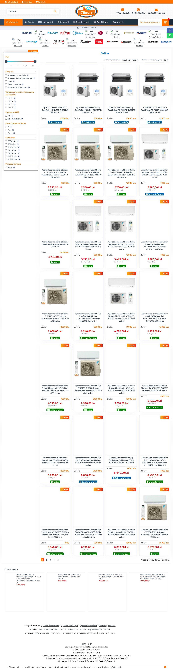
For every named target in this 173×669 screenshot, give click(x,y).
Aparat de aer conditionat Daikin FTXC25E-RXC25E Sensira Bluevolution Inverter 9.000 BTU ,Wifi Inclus (88, 173)
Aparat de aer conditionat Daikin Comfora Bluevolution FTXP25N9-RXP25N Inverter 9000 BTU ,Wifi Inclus (88, 317)
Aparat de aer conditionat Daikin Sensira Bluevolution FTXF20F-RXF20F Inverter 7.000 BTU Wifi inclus (154, 173)
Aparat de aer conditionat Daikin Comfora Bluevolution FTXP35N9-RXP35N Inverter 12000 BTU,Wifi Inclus (154, 317)
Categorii (9, 71)
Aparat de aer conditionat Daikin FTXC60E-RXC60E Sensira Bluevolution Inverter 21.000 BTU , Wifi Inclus (88, 389)
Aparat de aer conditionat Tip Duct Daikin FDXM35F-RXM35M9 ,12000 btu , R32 (55, 110)
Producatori (56, 633)
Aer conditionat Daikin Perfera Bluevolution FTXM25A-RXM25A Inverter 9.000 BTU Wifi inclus (154, 388)
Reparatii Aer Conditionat (99, 629)
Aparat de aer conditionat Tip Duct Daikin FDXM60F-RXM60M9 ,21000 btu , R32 (154, 110)
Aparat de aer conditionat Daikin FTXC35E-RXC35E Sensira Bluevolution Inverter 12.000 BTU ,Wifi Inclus (121, 173)
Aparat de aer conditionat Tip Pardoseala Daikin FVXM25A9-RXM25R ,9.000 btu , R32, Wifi (121, 460)
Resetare (34, 51)
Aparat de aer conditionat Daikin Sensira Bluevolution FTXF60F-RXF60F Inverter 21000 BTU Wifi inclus (88, 461)
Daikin (43, 118)
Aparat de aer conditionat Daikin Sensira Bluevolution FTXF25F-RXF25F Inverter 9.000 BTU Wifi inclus (88, 245)
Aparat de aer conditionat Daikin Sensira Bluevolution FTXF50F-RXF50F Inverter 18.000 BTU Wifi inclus (121, 389)
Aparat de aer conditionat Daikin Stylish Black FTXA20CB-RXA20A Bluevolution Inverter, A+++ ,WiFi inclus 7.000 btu (55, 533)
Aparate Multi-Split (69, 625)
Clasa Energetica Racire (15, 123)
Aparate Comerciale (88, 625)
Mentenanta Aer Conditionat (73, 629)
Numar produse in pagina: (152, 60)
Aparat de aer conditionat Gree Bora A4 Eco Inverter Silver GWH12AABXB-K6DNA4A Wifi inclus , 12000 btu (153, 576)
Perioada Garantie (13, 164)
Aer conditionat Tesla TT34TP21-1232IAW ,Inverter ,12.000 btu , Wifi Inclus (111, 576)
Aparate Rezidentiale (50, 625)
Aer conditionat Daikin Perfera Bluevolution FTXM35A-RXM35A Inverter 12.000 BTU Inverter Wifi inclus (55, 461)
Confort (102, 625)
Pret (7, 57)
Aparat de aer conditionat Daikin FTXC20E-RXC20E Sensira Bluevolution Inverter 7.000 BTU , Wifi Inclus (55, 173)
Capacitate (10, 137)
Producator (85, 28)
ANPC (83, 644)
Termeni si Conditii (107, 633)
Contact (93, 633)
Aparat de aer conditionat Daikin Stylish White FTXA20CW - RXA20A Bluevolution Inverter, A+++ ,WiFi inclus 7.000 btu (154, 461)
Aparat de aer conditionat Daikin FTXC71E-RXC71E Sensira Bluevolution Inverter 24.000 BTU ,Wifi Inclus (154, 533)
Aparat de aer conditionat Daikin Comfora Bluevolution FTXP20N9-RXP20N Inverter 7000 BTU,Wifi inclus (154, 245)
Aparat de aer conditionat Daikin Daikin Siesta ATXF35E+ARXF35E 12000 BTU (55, 244)
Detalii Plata (82, 633)
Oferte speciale (42, 633)
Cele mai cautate (11, 569)
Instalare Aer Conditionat (48, 629)
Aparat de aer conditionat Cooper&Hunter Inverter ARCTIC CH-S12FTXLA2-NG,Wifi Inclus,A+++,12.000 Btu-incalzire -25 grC (28, 578)
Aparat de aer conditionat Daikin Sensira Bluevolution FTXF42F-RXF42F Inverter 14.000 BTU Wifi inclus (121, 317)
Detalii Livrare (69, 633)
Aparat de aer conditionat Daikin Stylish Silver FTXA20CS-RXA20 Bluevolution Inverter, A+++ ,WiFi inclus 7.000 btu (88, 533)
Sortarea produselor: (112, 60)
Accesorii (112, 625)
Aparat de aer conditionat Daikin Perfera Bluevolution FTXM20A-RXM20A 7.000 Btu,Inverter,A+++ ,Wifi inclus (55, 389)
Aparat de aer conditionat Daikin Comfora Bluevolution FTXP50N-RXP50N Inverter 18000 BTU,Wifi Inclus (121, 533)
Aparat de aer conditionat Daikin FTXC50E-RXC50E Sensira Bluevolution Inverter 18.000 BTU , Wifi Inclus (55, 317)
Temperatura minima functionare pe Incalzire (19, 93)
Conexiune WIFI (12, 112)
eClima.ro (80, 647)
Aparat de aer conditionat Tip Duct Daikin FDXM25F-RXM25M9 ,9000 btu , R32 (88, 110)
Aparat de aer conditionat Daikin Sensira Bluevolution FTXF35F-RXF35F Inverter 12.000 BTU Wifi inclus (121, 245)
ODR (90, 644)
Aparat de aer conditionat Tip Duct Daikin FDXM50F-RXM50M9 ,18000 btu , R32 (121, 110)
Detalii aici (116, 667)
